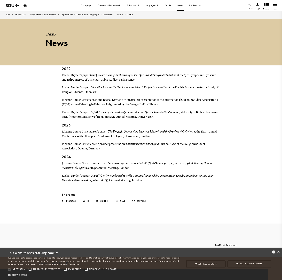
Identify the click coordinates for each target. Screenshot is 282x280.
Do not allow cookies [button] (249, 263)
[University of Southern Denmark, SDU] (12, 5)
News (180, 5)
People (167, 5)
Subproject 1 (133, 5)
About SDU (20, 15)
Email (122, 201)
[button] (9, 269)
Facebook (71, 201)
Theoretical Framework (109, 5)
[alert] (141, 264)
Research (108, 15)
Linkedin (104, 201)
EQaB (120, 15)
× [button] (278, 252)
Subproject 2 (151, 5)
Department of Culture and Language (80, 15)
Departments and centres (43, 15)
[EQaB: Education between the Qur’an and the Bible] (29, 5)
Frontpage (86, 5)
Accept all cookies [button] (206, 263)
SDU (8, 15)
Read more (74, 264)
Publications (195, 5)
